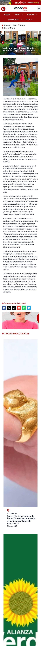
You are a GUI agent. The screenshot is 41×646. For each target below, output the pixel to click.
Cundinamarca (13, 20)
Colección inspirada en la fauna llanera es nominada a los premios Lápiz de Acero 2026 (21, 519)
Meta (28, 20)
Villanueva (11, 43)
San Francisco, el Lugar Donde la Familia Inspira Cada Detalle (18, 49)
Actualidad (20, 43)
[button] (2, 2)
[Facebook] (3, 9)
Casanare (31, 15)
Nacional (7, 15)
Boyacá (17, 15)
